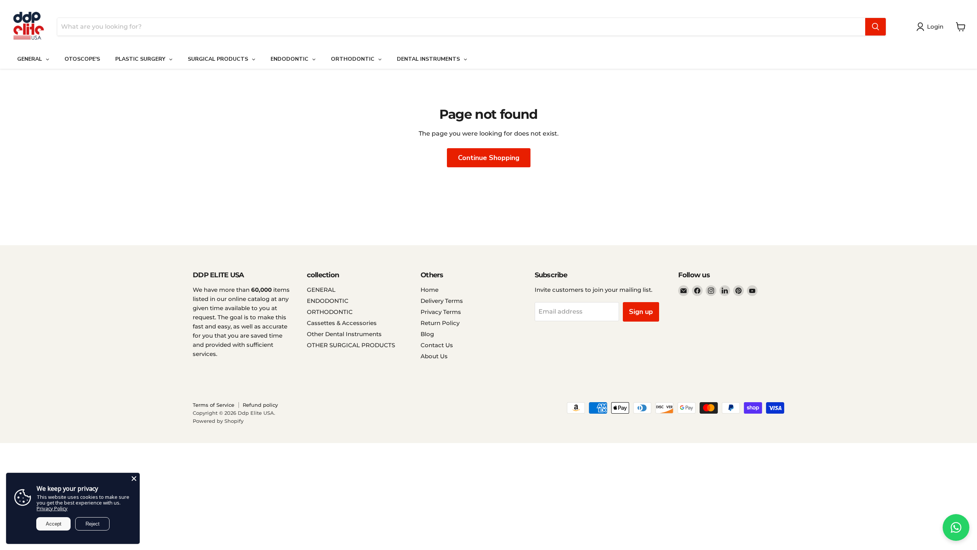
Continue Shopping (488, 157)
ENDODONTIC (327, 300)
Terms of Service (213, 405)
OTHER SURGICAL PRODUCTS (351, 345)
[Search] (875, 27)
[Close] (134, 478)
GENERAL (321, 289)
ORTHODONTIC (330, 311)
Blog (427, 334)
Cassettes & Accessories (342, 323)
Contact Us (437, 345)
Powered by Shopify (218, 421)
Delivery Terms (442, 300)
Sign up (641, 311)
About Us (434, 356)
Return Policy (440, 323)
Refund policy (260, 405)
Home (430, 289)
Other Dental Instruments (344, 334)
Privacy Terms (441, 311)
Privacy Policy (52, 508)
